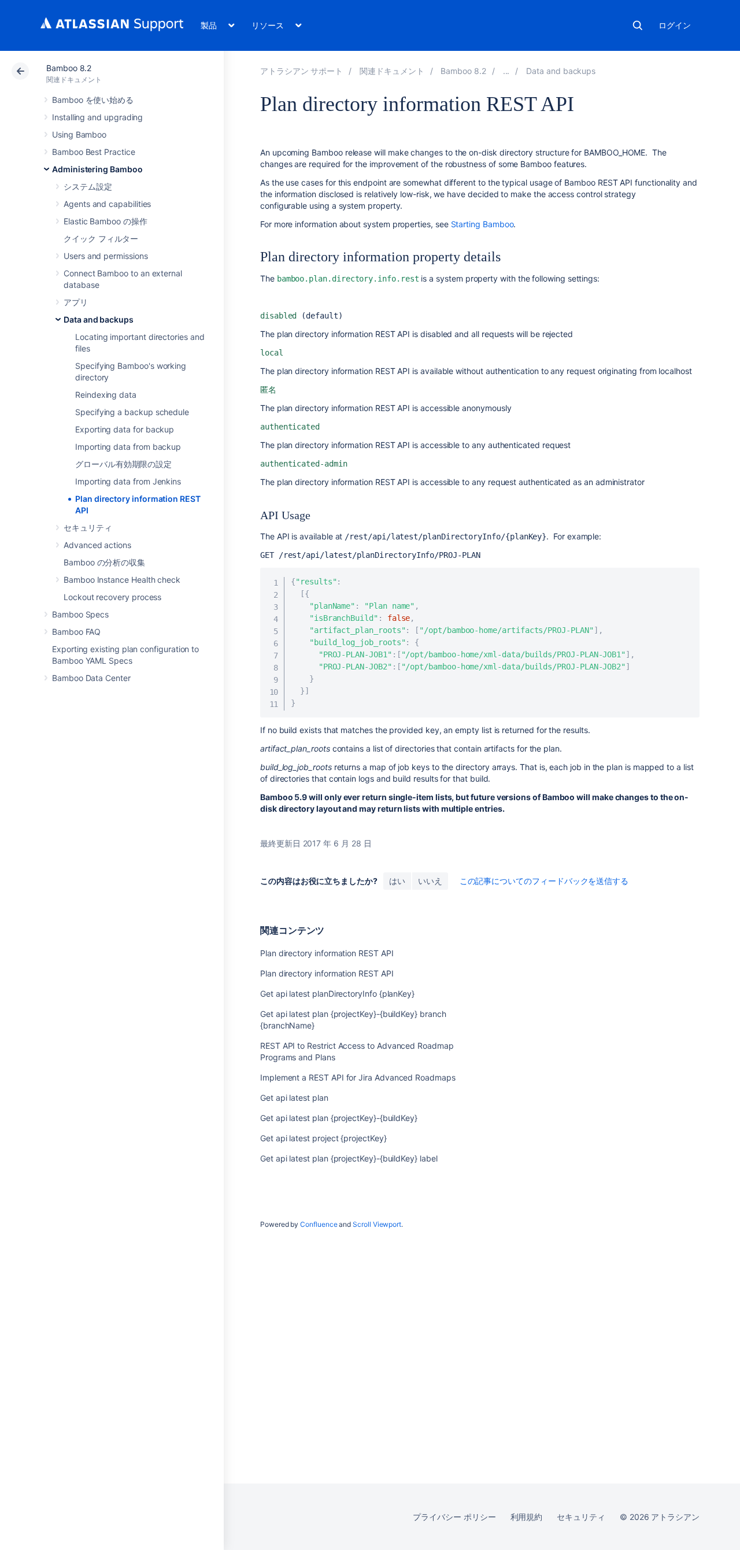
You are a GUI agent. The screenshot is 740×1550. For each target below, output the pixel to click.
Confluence (318, 1224)
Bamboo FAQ (76, 632)
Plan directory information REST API (327, 953)
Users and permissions (106, 256)
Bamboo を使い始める (93, 100)
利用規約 (526, 1517)
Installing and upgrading (97, 117)
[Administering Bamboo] (506, 71)
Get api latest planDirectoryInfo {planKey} (337, 993)
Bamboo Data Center (91, 678)
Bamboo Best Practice (93, 152)
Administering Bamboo (97, 169)
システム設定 (88, 186)
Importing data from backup (128, 447)
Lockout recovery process (112, 597)
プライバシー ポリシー (454, 1517)
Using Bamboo (79, 134)
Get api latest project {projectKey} (323, 1138)
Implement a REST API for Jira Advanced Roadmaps (358, 1077)
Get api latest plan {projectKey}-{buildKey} (338, 1118)
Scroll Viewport (377, 1224)
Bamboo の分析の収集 (104, 562)
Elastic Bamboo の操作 (105, 221)
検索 (637, 25)
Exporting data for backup (124, 429)
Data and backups (99, 319)
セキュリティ (88, 527)
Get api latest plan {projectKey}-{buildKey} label (349, 1158)
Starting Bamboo (482, 224)
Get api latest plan (294, 1098)
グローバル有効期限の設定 (123, 464)
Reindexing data (105, 394)
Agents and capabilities (107, 204)
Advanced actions (97, 545)
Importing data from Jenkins (128, 481)
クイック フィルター (101, 238)
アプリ (76, 302)
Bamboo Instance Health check (122, 580)
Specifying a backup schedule (132, 412)
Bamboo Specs (80, 614)
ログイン (674, 25)
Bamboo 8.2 (68, 68)
